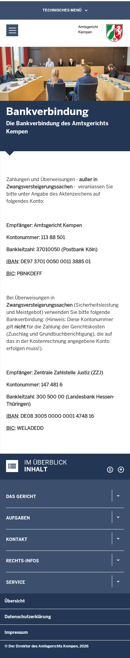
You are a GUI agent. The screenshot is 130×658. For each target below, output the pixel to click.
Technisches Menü (62, 10)
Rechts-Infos (22, 561)
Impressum (16, 632)
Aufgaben (18, 518)
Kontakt (16, 539)
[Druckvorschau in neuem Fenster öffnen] (108, 469)
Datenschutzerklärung (28, 616)
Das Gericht (21, 496)
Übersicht (15, 601)
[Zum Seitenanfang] (119, 469)
